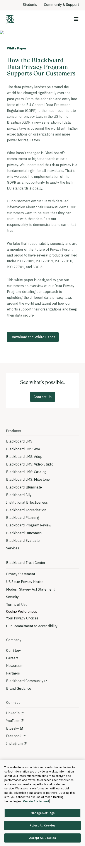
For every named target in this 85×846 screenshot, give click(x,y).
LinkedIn (13, 713)
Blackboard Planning (22, 517)
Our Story (13, 650)
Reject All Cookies (42, 825)
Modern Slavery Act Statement (30, 589)
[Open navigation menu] (76, 19)
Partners (13, 673)
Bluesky (12, 728)
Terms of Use (16, 604)
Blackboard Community (24, 681)
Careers (12, 658)
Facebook (14, 736)
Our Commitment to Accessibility (32, 626)
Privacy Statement (20, 574)
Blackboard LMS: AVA (23, 449)
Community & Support (61, 4)
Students (30, 4)
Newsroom (14, 665)
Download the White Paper (32, 337)
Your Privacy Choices (22, 618)
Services (12, 548)
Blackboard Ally (19, 495)
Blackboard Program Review (28, 525)
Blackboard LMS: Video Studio (29, 464)
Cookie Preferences (21, 611)
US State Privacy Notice (24, 582)
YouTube (13, 721)
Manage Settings (43, 813)
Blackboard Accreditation (26, 510)
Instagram (14, 743)
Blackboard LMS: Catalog (26, 472)
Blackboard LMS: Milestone (28, 479)
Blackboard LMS (19, 441)
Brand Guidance (18, 688)
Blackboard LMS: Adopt (25, 456)
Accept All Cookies (42, 838)
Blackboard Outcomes (24, 533)
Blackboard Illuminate (24, 487)
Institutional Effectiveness (27, 502)
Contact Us (43, 397)
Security (12, 597)
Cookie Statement (36, 801)
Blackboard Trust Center (25, 562)
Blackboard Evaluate (23, 540)
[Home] (10, 19)
